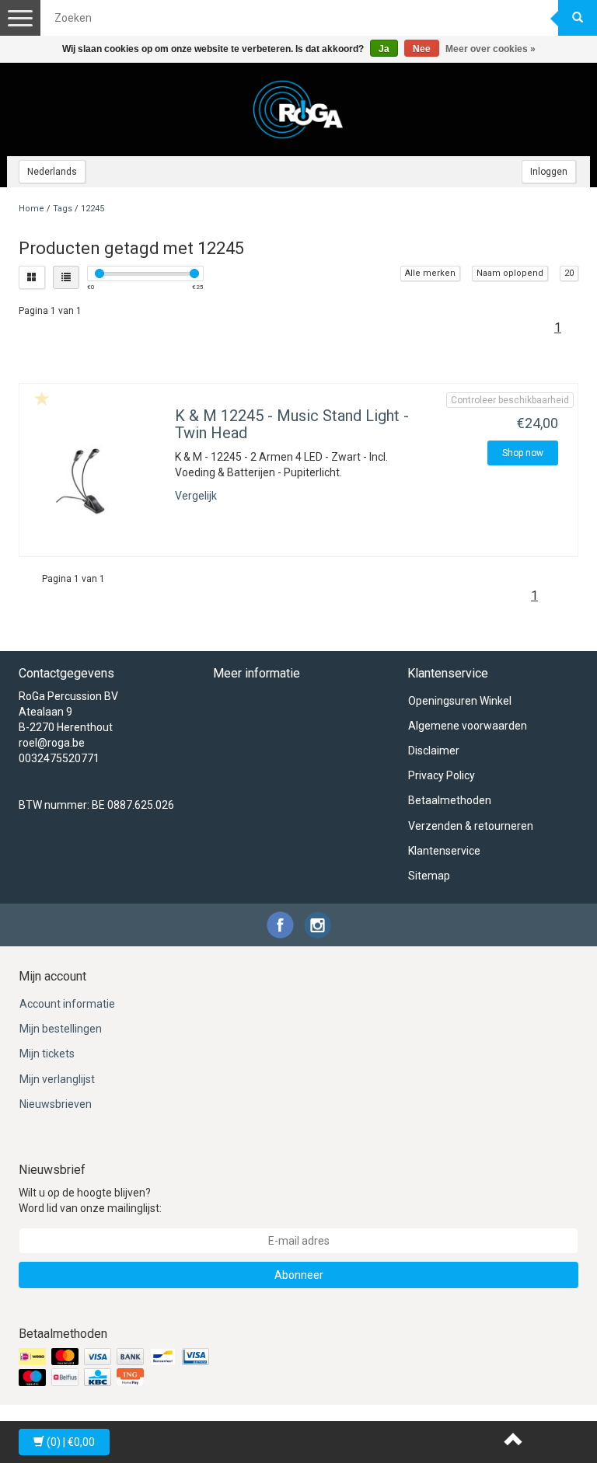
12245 (92, 209)
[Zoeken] (577, 18)
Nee (422, 49)
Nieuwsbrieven (55, 1104)
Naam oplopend (510, 273)
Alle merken (430, 273)
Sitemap (429, 875)
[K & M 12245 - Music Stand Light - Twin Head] (95, 485)
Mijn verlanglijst (57, 1079)
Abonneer (298, 1275)
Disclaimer (433, 750)
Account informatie (67, 1004)
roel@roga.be (52, 743)
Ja (384, 49)
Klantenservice (444, 851)
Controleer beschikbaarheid (510, 400)
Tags (62, 209)
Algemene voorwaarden (467, 725)
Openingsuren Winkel (459, 701)
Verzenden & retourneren (470, 826)
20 (569, 273)
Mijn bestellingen (60, 1028)
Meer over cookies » (490, 49)
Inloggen (548, 171)
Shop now (522, 453)
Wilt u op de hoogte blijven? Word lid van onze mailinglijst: (90, 1200)
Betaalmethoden (449, 800)
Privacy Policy (441, 775)
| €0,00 (71, 1442)
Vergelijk (196, 495)
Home (31, 209)
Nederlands (52, 171)
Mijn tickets (47, 1053)
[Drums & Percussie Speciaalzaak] (298, 109)
